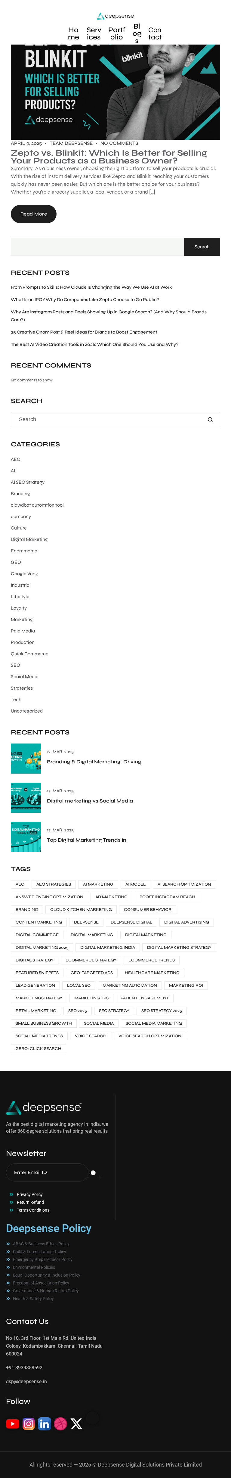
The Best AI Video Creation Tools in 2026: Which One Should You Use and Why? (94, 344)
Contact (155, 34)
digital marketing (92, 934)
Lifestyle (20, 596)
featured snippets (37, 972)
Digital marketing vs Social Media (90, 801)
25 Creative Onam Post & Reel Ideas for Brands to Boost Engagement (84, 332)
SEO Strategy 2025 (161, 1010)
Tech (16, 699)
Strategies (22, 688)
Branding (20, 493)
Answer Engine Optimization (49, 896)
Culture (19, 528)
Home (73, 34)
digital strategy (35, 960)
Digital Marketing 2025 (42, 947)
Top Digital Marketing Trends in (86, 840)
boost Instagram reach (167, 896)
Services (94, 34)
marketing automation (130, 985)
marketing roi (186, 985)
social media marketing (154, 1023)
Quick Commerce (29, 654)
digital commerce (37, 934)
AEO (15, 459)
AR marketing (111, 896)
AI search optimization (184, 884)
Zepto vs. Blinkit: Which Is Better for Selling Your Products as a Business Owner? (109, 157)
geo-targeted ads (92, 972)
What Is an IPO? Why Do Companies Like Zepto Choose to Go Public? (85, 299)
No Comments (119, 143)
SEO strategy (114, 1010)
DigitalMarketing (146, 934)
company (21, 516)
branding (27, 909)
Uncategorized (27, 711)
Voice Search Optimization (150, 1036)
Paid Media (23, 631)
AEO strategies (53, 884)
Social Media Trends (39, 1036)
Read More (33, 214)
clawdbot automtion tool (37, 505)
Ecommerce (24, 551)
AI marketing (98, 884)
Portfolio (116, 34)
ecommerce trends (151, 960)
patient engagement (145, 998)
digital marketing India (107, 947)
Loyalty (19, 608)
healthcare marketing (152, 972)
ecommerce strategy (91, 960)
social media (99, 1023)
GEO (16, 562)
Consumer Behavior (147, 909)
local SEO (79, 985)
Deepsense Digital (131, 922)
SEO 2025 (77, 1010)
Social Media (24, 676)
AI (13, 471)
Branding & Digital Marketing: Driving (94, 762)
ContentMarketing (39, 922)
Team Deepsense (71, 143)
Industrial (21, 585)
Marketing (22, 619)
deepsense (86, 922)
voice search (90, 1036)
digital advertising (186, 922)
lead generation (35, 985)
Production (23, 642)
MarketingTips (91, 998)
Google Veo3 (24, 573)
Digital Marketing (29, 539)
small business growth (44, 1023)
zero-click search (38, 1048)
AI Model (135, 884)
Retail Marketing (36, 1010)
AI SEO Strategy (28, 482)
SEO (15, 665)
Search (202, 247)
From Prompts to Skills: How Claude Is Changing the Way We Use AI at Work (91, 287)
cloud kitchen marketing (81, 909)
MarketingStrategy (39, 998)
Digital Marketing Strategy (179, 947)
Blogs (137, 33)
